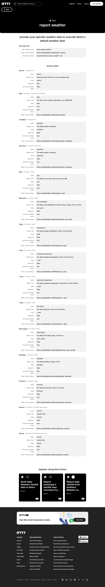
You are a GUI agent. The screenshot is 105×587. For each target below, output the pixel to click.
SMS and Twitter (34, 556)
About (54, 579)
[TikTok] (83, 580)
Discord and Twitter (35, 569)
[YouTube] (75, 580)
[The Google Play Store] (83, 541)
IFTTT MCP (20, 550)
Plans (79, 4)
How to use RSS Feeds (60, 553)
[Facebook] (62, 580)
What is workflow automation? (62, 550)
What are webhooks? (59, 556)
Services (19, 540)
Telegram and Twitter (35, 566)
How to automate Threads (60, 562)
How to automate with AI (60, 540)
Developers (20, 579)
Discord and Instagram (36, 540)
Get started (96, 4)
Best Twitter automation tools (61, 543)
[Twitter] (79, 580)
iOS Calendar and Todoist (36, 562)
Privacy (49, 579)
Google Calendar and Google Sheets (39, 547)
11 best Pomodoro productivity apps (63, 559)
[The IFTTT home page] (6, 4)
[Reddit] (87, 580)
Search (19, 559)
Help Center (20, 553)
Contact (43, 579)
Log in (86, 4)
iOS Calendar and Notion (36, 543)
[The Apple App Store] (83, 537)
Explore (72, 4)
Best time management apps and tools (64, 547)
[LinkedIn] (66, 580)
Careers (27, 579)
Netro (54, 20)
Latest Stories (59, 537)
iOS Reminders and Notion (37, 559)
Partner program (35, 579)
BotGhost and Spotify (35, 553)
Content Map (20, 556)
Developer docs (21, 566)
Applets (19, 547)
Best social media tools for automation (64, 569)
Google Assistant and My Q (37, 550)
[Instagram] (70, 580)
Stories (19, 543)
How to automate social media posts (63, 566)
